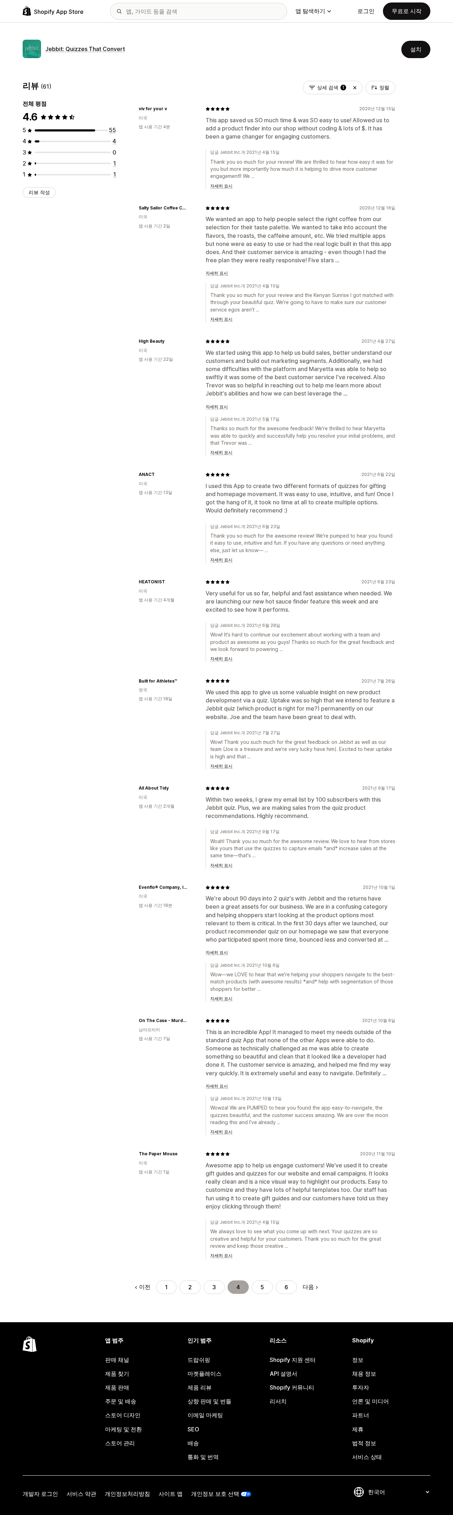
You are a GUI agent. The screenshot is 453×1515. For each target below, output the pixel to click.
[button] (355, 87)
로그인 (365, 11)
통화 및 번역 (203, 1456)
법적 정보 (364, 1443)
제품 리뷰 (200, 1387)
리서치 (278, 1401)
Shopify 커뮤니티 (292, 1387)
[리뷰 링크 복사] (171, 109)
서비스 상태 (367, 1456)
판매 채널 (117, 1359)
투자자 (360, 1387)
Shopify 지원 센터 (293, 1359)
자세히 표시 (221, 186)
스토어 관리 (120, 1443)
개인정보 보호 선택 (215, 1493)
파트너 (360, 1415)
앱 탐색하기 (310, 11)
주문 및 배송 (120, 1401)
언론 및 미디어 (370, 1401)
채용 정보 (364, 1373)
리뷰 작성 (39, 192)
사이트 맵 (171, 1493)
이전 (144, 1286)
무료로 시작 (407, 11)
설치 (416, 49)
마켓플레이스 (205, 1373)
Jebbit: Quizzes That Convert (85, 48)
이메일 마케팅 (205, 1415)
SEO (193, 1429)
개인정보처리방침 (127, 1493)
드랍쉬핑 (199, 1359)
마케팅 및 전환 (123, 1429)
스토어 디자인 (123, 1415)
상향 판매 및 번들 (209, 1401)
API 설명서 (283, 1373)
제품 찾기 (117, 1373)
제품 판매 (117, 1387)
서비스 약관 (81, 1493)
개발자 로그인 (40, 1493)
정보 (357, 1359)
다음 (308, 1286)
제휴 (357, 1429)
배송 (193, 1443)
